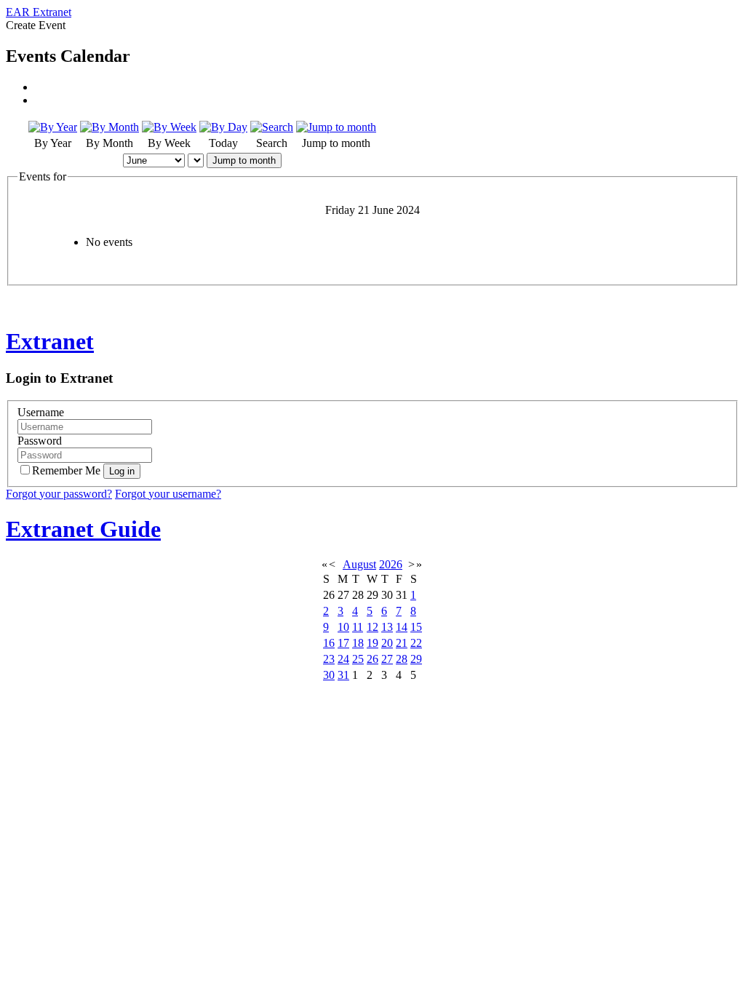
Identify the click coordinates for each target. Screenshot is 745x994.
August (359, 564)
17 (343, 643)
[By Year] (52, 127)
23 (329, 659)
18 (358, 643)
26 (372, 659)
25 (358, 659)
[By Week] (169, 127)
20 (387, 643)
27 (387, 659)
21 (401, 643)
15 (416, 627)
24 (343, 659)
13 (387, 627)
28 (401, 659)
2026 (390, 564)
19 (372, 643)
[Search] (271, 127)
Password (39, 440)
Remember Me (67, 470)
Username (40, 412)
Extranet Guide (83, 529)
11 (357, 627)
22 (416, 643)
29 (416, 659)
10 (343, 627)
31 (343, 675)
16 (329, 643)
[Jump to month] (336, 127)
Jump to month (244, 160)
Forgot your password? (59, 494)
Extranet (50, 341)
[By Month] (109, 127)
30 (329, 675)
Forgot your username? (168, 494)
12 (372, 627)
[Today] (223, 127)
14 (401, 627)
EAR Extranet (38, 12)
